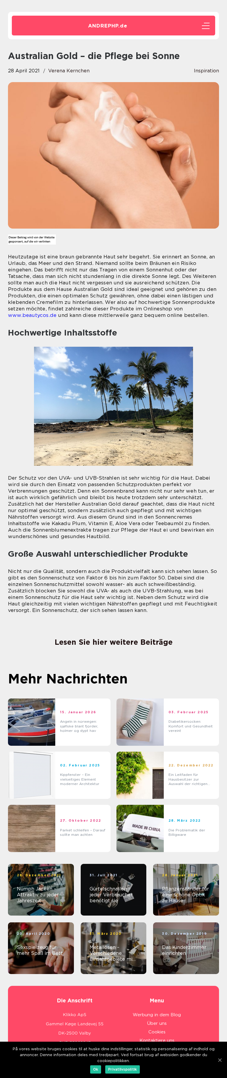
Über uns (157, 1023)
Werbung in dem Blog (157, 1014)
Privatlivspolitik (122, 1069)
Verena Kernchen (69, 71)
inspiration (206, 71)
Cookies (157, 1032)
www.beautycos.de (32, 315)
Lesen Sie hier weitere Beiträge (114, 642)
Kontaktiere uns (157, 1040)
